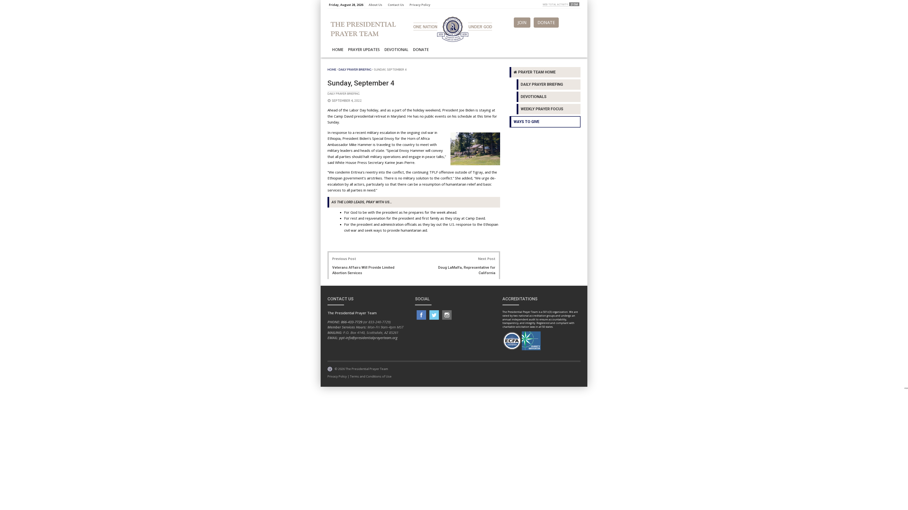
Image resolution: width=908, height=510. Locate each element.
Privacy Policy (420, 5)
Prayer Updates (364, 49)
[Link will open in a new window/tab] (421, 315)
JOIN (522, 22)
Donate (421, 49)
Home (337, 49)
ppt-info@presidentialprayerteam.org (368, 337)
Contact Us (396, 5)
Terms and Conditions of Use (371, 376)
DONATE (546, 22)
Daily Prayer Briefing (355, 69)
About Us (375, 5)
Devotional (396, 49)
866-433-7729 (351, 321)
